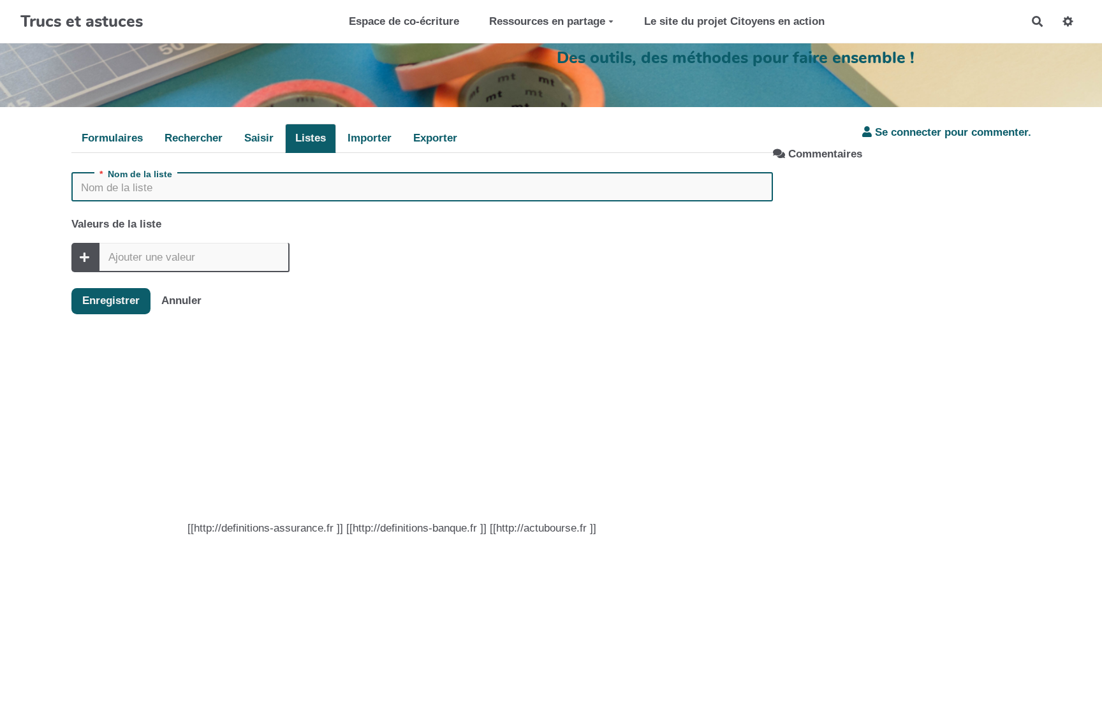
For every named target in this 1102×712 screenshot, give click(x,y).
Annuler (181, 300)
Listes (310, 138)
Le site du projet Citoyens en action (734, 21)
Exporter (435, 138)
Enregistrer (111, 300)
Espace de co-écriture (404, 21)
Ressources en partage (547, 21)
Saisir (259, 138)
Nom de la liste (135, 174)
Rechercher (194, 138)
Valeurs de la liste (116, 224)
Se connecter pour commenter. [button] (951, 132)
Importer (370, 138)
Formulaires (112, 138)
